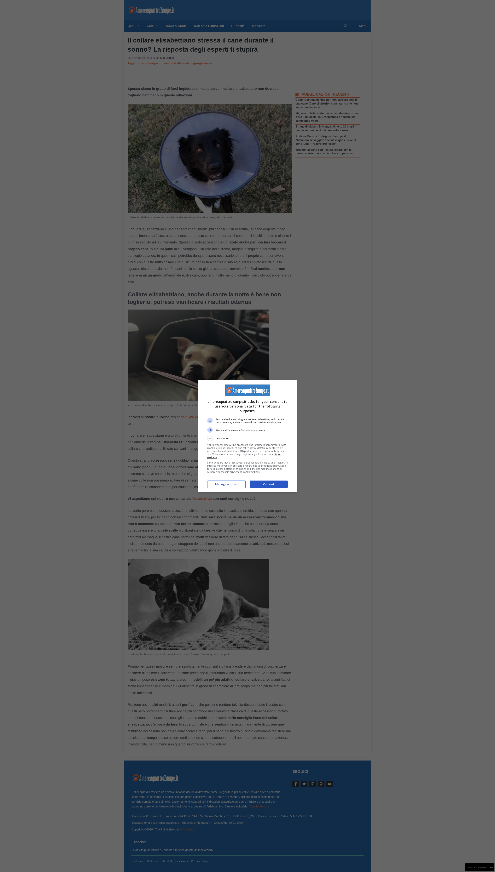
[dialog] (247, 436)
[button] (247, 438)
